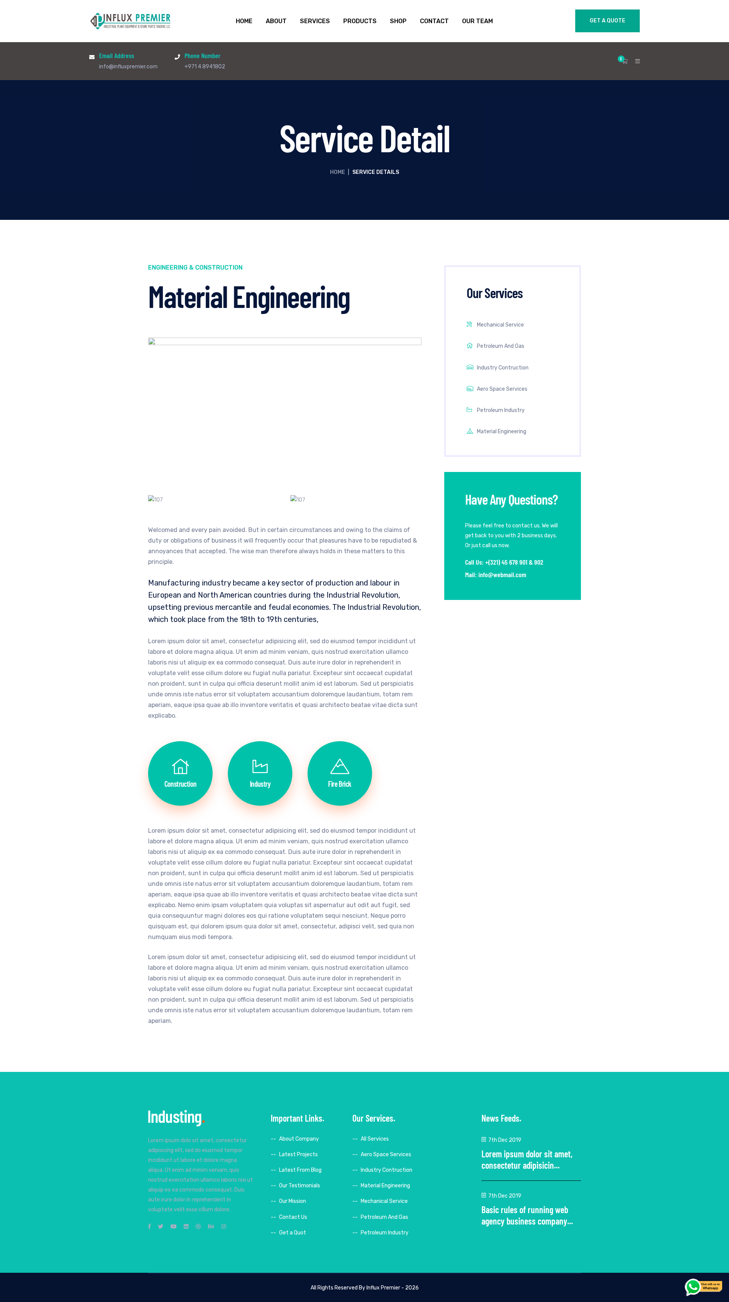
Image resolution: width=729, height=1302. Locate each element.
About (276, 21)
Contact (434, 21)
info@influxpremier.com (128, 66)
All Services (375, 1139)
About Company (299, 1139)
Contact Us (293, 1217)
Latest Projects (298, 1154)
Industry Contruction (503, 368)
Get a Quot (292, 1233)
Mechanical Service (500, 325)
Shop (398, 21)
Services (315, 21)
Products (360, 21)
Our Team (477, 21)
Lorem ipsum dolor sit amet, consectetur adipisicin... (527, 1159)
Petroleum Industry (501, 410)
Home (244, 21)
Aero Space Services (502, 389)
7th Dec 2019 (504, 1140)
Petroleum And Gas (500, 346)
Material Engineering (501, 431)
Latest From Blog (300, 1170)
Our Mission (292, 1201)
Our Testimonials (299, 1186)
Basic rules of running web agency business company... (527, 1215)
